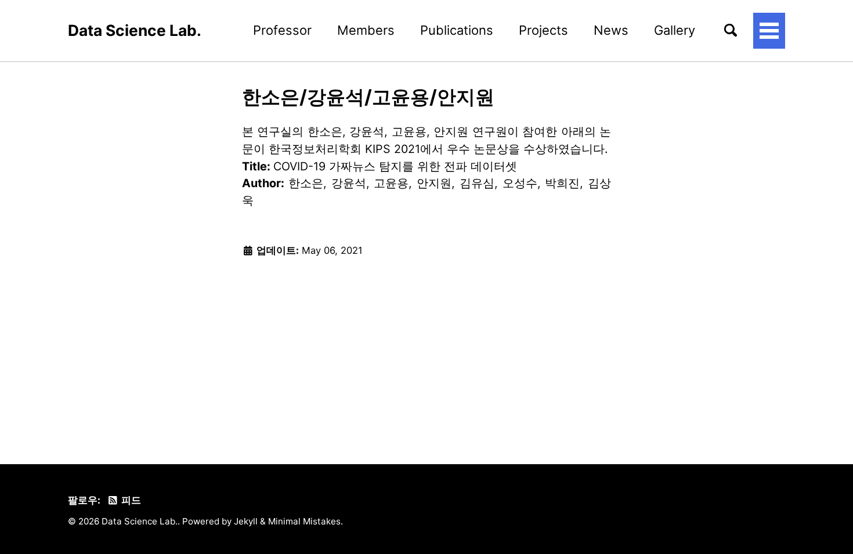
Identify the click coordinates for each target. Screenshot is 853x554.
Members (366, 30)
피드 (130, 500)
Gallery (674, 30)
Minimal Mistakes (304, 521)
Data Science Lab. (134, 30)
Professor (282, 30)
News (611, 30)
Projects (543, 30)
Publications (456, 30)
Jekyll (246, 521)
